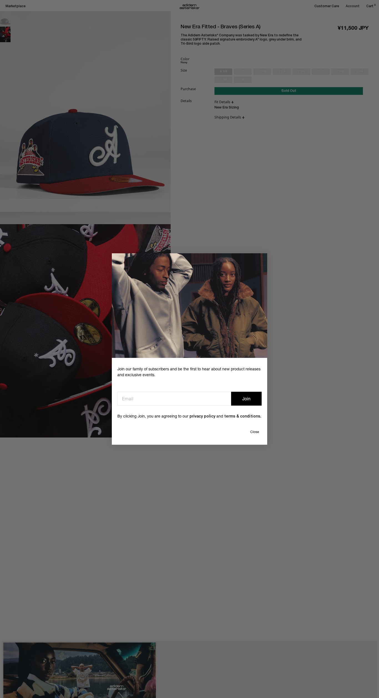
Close (254, 432)
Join (246, 398)
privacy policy (202, 416)
